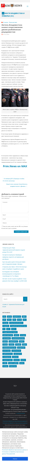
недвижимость (13, 341)
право (24, 344)
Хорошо (15, 458)
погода (5, 344)
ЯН (4, 329)
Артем (9, 316)
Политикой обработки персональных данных (14, 449)
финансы (16, 360)
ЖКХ (14, 319)
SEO (4, 316)
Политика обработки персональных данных (14, 421)
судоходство (17, 354)
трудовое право (7, 360)
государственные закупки (10, 332)
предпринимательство (9, 347)
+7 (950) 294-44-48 (20, 413)
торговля (15, 357)
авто (8, 329)
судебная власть (7, 354)
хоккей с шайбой (13, 363)
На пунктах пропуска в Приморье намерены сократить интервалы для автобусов (13, 257)
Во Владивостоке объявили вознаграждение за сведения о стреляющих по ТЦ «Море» (11, 274)
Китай (19, 319)
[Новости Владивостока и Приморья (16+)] (13, 6)
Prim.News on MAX (15, 166)
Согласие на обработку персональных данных (15, 423)
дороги (16, 335)
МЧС (24, 319)
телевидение (6, 357)
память (22, 341)
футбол (23, 360)
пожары (11, 344)
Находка (5, 323)
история (23, 335)
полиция (18, 344)
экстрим (5, 366)
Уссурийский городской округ (18, 326)
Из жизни (5, 22)
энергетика (13, 366)
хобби (4, 363)
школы (22, 363)
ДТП (4, 319)
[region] (15, 445)
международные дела (18, 338)
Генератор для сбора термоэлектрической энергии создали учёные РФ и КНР (13, 250)
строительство (16, 350)
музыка (5, 341)
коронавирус (6, 338)
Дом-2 (9, 319)
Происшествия (13, 22)
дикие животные (7, 335)
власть (14, 329)
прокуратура (21, 347)
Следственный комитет (16, 323)
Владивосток (17, 316)
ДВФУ (24, 316)
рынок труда (6, 350)
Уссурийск (5, 326)
